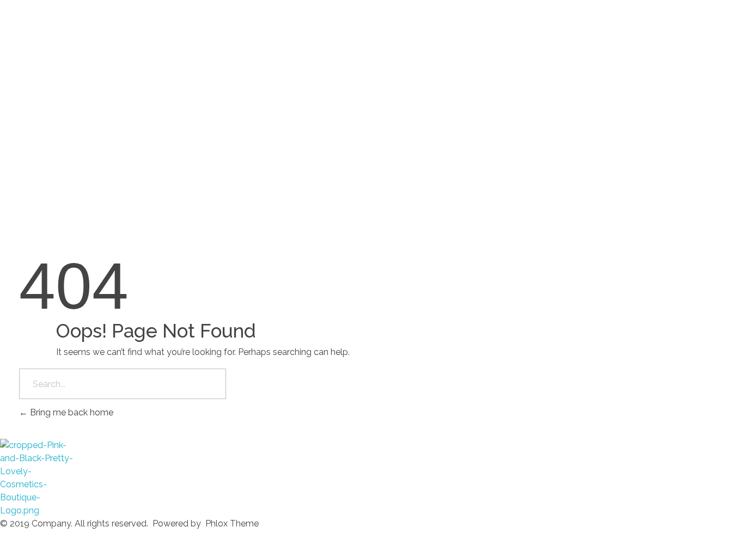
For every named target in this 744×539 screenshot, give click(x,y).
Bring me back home (70, 412)
